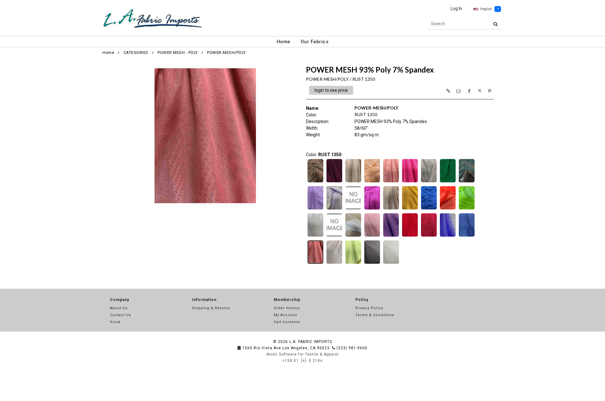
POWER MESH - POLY (178, 52)
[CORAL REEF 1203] (372, 181)
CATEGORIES (136, 52)
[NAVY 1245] (428, 208)
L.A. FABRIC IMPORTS (310, 341)
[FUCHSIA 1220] (409, 181)
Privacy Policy (369, 308)
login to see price (331, 90)
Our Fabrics (315, 41)
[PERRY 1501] (353, 236)
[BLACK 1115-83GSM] (372, 263)
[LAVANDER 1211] (315, 208)
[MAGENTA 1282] (372, 208)
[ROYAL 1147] (447, 236)
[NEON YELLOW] (466, 208)
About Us (119, 308)
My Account (285, 315)
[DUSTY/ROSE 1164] (391, 181)
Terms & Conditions (374, 315)
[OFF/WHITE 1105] (315, 236)
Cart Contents (287, 322)
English (486, 9)
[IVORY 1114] (391, 263)
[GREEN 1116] (447, 181)
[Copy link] (448, 90)
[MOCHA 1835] (391, 208)
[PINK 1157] (372, 236)
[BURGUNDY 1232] (334, 181)
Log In (456, 8)
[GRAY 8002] (428, 181)
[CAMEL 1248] (353, 181)
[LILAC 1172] (353, 208)
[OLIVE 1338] (334, 236)
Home (284, 41)
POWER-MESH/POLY (226, 52)
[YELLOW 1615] (353, 263)
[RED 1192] (428, 236)
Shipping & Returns (211, 308)
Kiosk (115, 322)
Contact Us (120, 315)
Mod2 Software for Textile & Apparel (303, 354)
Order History (287, 308)
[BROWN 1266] (315, 181)
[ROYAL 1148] (466, 236)
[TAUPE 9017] (334, 263)
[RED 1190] (409, 236)
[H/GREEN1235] (466, 181)
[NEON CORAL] (447, 208)
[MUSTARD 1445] (409, 208)
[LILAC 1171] (334, 208)
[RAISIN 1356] (391, 236)
